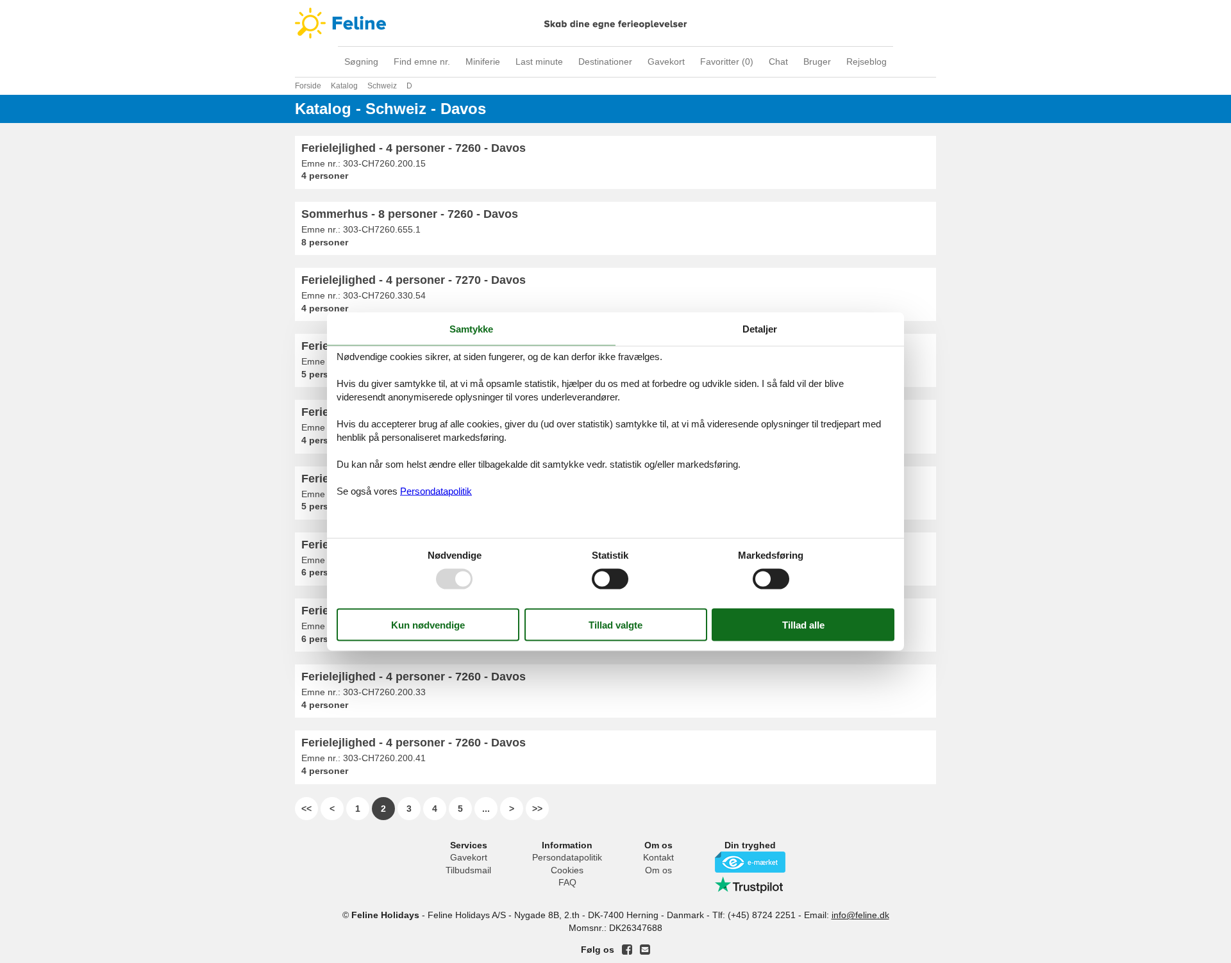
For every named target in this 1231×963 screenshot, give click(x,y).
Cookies (567, 870)
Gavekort (666, 61)
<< (306, 808)
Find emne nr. (422, 61)
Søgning (361, 61)
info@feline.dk (860, 915)
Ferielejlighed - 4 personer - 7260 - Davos (413, 148)
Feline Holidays (615, 23)
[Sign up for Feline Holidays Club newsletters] (645, 949)
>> (537, 808)
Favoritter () (726, 61)
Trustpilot (750, 885)
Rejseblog (866, 61)
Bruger (817, 61)
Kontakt (658, 857)
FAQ (567, 882)
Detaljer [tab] (759, 328)
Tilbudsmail (468, 870)
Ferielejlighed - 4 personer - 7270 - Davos (413, 280)
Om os (658, 870)
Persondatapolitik (567, 857)
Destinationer (605, 61)
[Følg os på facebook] (627, 949)
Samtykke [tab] (471, 328)
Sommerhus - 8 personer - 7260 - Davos (409, 214)
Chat (778, 61)
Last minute (539, 61)
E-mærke (750, 862)
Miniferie (482, 61)
